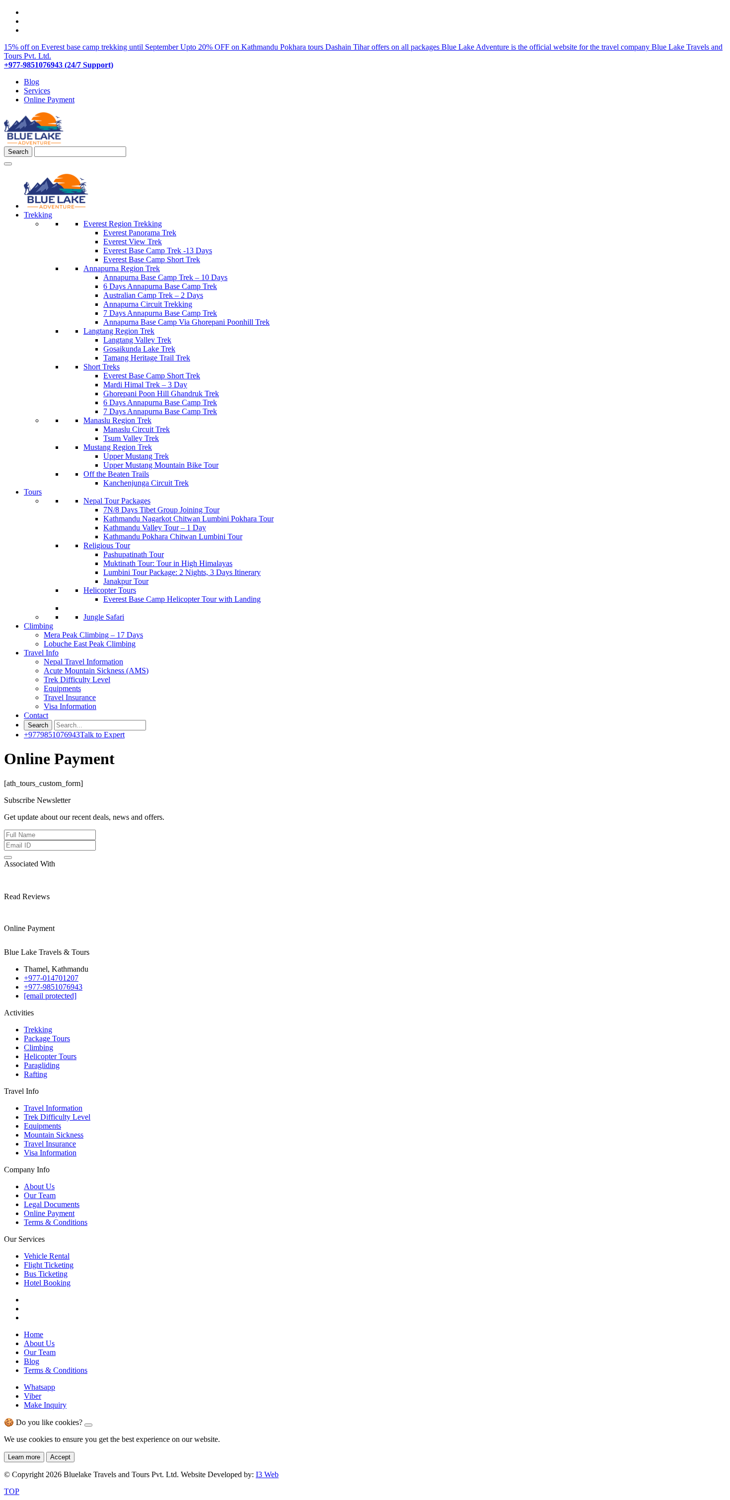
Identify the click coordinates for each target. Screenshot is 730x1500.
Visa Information (70, 706)
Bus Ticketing (46, 1274)
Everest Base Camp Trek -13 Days (157, 250)
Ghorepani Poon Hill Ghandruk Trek (161, 393)
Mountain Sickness (53, 1135)
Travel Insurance (70, 697)
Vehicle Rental (47, 1256)
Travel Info (41, 652)
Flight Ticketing (48, 1265)
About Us (39, 1186)
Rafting (35, 1074)
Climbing (38, 626)
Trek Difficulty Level (77, 679)
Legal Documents (51, 1204)
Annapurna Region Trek (121, 268)
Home (33, 1334)
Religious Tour (106, 545)
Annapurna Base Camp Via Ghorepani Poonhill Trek (186, 322)
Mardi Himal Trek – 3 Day (145, 384)
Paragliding (42, 1065)
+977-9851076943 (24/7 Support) (58, 65)
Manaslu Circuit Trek (136, 429)
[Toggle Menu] (8, 163)
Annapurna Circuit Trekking (147, 304)
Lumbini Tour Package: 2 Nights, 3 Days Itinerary (182, 572)
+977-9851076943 (53, 987)
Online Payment (49, 99)
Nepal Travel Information (83, 661)
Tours (33, 492)
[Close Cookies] (88, 1425)
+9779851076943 (74, 734)
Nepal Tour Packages (116, 501)
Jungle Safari (103, 617)
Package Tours (47, 1038)
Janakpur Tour (125, 581)
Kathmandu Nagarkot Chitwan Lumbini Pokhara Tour (188, 518)
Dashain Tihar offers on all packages (383, 47)
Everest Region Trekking (122, 223)
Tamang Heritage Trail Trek (146, 358)
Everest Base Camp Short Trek (151, 259)
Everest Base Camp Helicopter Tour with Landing (182, 599)
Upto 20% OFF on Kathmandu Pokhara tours (252, 47)
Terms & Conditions (55, 1222)
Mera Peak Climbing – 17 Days (93, 635)
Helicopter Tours (109, 590)
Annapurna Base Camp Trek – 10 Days (165, 277)
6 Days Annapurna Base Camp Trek (160, 286)
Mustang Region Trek (117, 447)
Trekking (38, 215)
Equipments (62, 688)
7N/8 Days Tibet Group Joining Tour (161, 509)
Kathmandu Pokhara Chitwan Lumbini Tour (172, 536)
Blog (31, 81)
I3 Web (267, 1474)
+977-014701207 (51, 978)
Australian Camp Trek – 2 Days (153, 295)
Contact (36, 715)
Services (37, 90)
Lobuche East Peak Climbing (90, 644)
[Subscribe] (8, 857)
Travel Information (53, 1108)
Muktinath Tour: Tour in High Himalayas (167, 563)
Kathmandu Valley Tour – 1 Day (154, 527)
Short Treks (101, 366)
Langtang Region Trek (118, 331)
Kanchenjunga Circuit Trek (146, 483)
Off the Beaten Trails (116, 474)
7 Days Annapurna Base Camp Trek (160, 313)
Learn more (24, 1457)
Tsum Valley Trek (131, 438)
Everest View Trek (132, 241)
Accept (60, 1457)
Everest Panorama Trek (139, 232)
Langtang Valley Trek (137, 340)
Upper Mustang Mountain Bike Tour (161, 465)
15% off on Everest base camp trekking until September (92, 47)
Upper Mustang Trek (136, 456)
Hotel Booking (47, 1283)
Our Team (40, 1195)
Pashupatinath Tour (133, 554)
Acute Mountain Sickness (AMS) (96, 670)
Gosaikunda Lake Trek (139, 349)
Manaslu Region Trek (117, 420)
